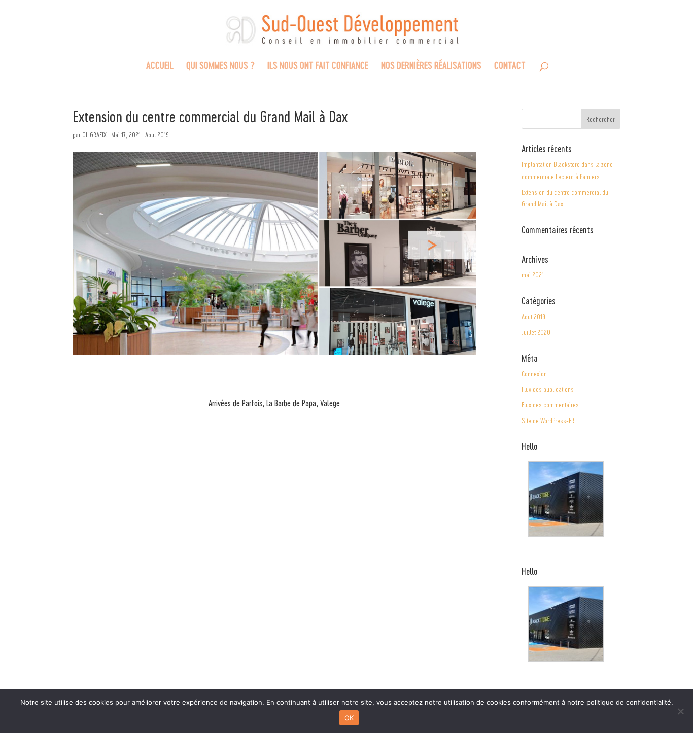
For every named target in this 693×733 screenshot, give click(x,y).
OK (349, 718)
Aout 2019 (157, 134)
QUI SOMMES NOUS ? (220, 66)
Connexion (534, 373)
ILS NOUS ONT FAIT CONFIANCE (317, 66)
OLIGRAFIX (94, 134)
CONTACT (510, 66)
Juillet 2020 (536, 332)
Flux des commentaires (550, 404)
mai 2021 (533, 274)
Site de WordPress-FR (548, 420)
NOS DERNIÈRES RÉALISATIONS (431, 66)
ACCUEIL (160, 66)
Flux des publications (548, 389)
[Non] (680, 711)
